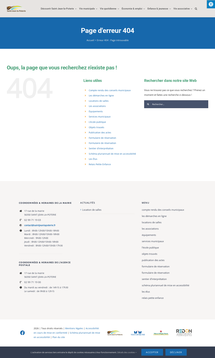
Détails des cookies (126, 352)
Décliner (176, 352)
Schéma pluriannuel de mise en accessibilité (112, 153)
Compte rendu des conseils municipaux (110, 90)
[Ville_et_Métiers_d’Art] (138, 330)
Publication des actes (100, 132)
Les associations (97, 106)
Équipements (96, 111)
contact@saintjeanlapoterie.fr (40, 225)
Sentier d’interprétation (101, 148)
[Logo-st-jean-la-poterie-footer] (114, 331)
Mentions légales (74, 328)
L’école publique (97, 121)
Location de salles (91, 209)
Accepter (152, 352)
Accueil (90, 40)
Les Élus (93, 158)
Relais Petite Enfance (100, 164)
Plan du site (58, 337)
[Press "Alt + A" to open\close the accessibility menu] (211, 4)
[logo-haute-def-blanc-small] (183, 329)
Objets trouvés (96, 127)
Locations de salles (99, 100)
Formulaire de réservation (102, 137)
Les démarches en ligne (101, 95)
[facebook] (22, 332)
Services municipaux (99, 116)
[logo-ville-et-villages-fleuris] (161, 331)
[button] (196, 8)
